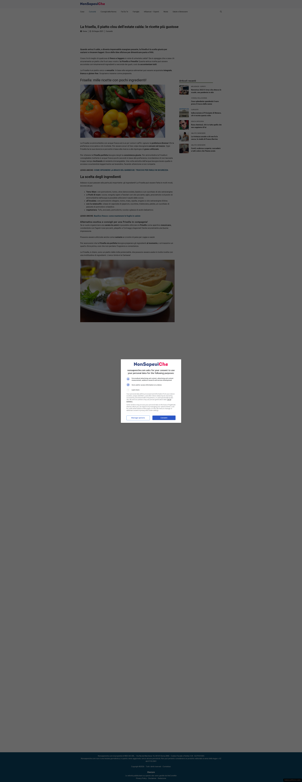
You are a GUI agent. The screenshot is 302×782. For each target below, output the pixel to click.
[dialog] (151, 391)
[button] (151, 390)
